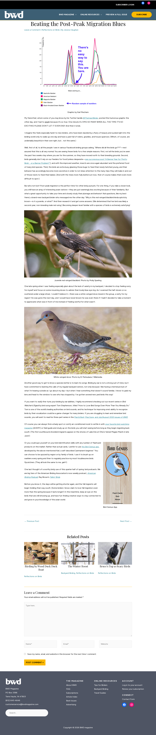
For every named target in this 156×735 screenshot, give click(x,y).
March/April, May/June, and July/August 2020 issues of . (101, 417)
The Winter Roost (78, 566)
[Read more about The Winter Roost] (78, 553)
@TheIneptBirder (90, 118)
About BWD (71, 685)
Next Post (126, 521)
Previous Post (31, 521)
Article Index (71, 697)
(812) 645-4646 (12, 700)
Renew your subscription (133, 689)
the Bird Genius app (90, 447)
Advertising (71, 704)
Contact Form (128, 699)
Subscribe (141, 14)
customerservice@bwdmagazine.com (21, 704)
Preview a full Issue (116, 14)
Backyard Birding (68, 573)
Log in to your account (132, 685)
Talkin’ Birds (55, 477)
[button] (75, 15)
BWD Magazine (66, 14)
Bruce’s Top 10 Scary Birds (115, 566)
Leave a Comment (32, 30)
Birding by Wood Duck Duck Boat (41, 568)
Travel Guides (100, 693)
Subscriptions (72, 693)
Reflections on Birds (51, 30)
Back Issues (71, 700)
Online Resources (89, 14)
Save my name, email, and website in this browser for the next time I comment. (61, 654)
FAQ (68, 689)
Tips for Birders (100, 685)
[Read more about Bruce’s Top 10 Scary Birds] (115, 553)
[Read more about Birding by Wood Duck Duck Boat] (41, 553)
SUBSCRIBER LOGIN (125, 5)
